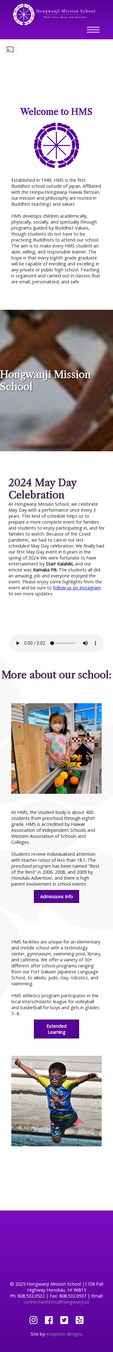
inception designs (64, 1334)
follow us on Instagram (77, 588)
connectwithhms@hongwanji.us (56, 1302)
